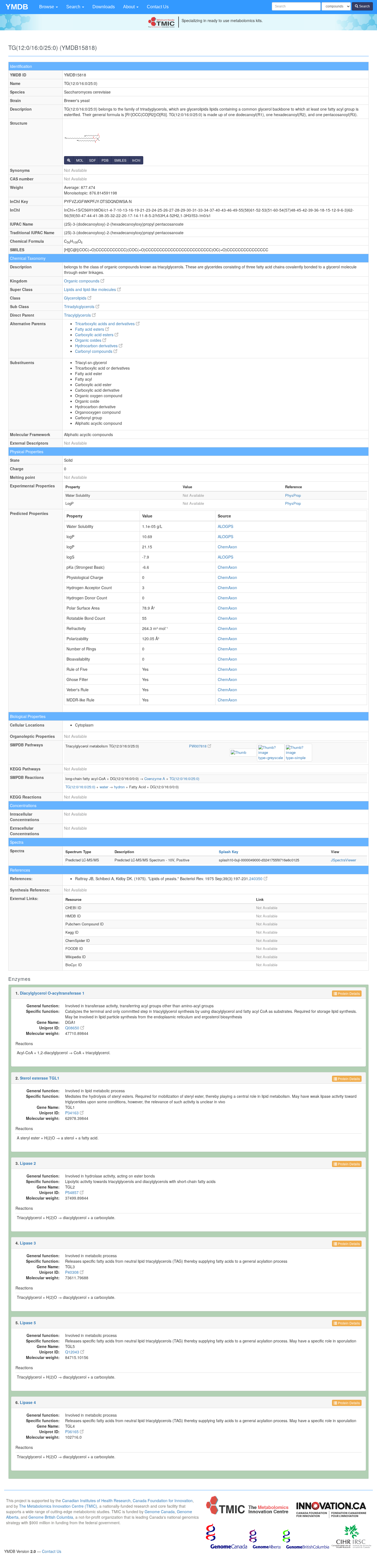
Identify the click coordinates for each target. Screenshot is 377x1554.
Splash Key (228, 851)
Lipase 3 (28, 1243)
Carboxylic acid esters (95, 334)
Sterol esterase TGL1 (39, 1078)
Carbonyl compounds (94, 351)
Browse (47, 6)
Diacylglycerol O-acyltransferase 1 (52, 993)
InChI (136, 160)
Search (73, 6)
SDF (92, 160)
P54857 (72, 1192)
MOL (79, 160)
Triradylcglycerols (79, 306)
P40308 (72, 1272)
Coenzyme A (154, 778)
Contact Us (158, 6)
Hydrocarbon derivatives (97, 345)
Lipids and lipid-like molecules (90, 289)
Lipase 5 (28, 1322)
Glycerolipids (75, 298)
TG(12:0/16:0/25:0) (184, 778)
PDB (105, 160)
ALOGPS (225, 526)
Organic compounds (82, 281)
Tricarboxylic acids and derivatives (105, 323)
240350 (256, 878)
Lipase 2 (28, 1163)
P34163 (72, 1112)
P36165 (72, 1431)
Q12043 (72, 1352)
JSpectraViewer (343, 860)
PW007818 (198, 746)
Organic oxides (88, 340)
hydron (119, 786)
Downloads (103, 6)
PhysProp (293, 495)
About (129, 6)
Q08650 (72, 1027)
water (104, 786)
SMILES (120, 160)
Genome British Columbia (50, 1517)
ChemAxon (227, 546)
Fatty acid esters (90, 329)
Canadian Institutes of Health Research (96, 1500)
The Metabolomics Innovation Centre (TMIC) (58, 1506)
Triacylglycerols (78, 315)
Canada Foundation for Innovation (163, 1500)
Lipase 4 (28, 1402)
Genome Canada (160, 1511)
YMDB (17, 6)
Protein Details (348, 993)
